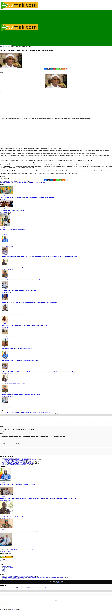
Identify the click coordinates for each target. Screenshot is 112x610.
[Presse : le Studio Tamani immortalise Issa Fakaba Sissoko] (5, 264)
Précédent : (15, 181)
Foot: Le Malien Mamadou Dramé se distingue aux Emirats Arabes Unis (13, 460)
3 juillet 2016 (7, 338)
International (4, 35)
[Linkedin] (51, 69)
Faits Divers (4, 41)
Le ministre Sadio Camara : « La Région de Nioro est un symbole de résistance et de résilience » (17, 461)
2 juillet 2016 (7, 304)
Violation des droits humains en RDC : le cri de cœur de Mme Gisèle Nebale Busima (15, 464)
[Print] (63, 69)
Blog (4, 46)
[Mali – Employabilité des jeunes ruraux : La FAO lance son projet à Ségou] (5, 311)
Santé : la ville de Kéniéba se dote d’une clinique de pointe (12, 210)
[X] (48, 69)
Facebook (3, 568)
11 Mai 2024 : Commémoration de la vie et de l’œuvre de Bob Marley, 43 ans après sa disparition (17, 463)
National (3, 34)
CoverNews (13, 609)
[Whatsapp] (57, 69)
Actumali (1, 52)
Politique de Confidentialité (6, 566)
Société (3, 37)
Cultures (5, 38)
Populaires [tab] (3, 233)
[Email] (60, 69)
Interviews (25, 412)
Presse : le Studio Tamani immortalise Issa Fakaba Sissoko (13, 267)
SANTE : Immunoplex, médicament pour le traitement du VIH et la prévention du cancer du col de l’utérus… (19, 459)
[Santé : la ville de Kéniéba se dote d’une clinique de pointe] (6, 207)
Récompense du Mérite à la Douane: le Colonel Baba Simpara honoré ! (14, 229)
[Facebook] (45, 69)
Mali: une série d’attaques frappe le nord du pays (12, 336)
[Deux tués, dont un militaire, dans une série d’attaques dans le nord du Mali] (5, 345)
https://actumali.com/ (3, 560)
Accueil (3, 33)
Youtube (3, 572)
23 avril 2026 (9, 231)
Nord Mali (38, 412)
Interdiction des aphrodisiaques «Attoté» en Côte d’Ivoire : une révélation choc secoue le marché (18, 462)
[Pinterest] (54, 69)
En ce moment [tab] (4, 234)
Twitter (3, 570)
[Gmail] (66, 69)
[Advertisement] (56, 16)
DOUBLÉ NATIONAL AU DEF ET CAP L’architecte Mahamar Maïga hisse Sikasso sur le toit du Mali (21, 244)
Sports (3, 42)
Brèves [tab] (3, 232)
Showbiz (3, 39)
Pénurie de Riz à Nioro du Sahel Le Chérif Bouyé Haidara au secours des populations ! (19, 290)
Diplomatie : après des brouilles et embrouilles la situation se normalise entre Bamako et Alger (21, 279)
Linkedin (3, 571)
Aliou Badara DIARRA (3, 212)
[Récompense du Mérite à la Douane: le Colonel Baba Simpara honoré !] (5, 225)
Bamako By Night (4, 40)
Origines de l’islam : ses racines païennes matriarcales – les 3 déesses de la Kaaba (15, 458)
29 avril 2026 (5, 199)
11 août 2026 (11, 246)
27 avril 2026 (9, 212)
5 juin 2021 (5, 52)
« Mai (56, 424)
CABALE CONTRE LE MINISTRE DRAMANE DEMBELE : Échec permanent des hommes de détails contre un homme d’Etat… (26, 325)
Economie (3, 36)
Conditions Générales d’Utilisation (7, 567)
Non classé (5, 243)
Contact (3, 43)
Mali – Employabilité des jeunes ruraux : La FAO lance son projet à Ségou (16, 314)
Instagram (3, 569)
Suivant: (23, 182)
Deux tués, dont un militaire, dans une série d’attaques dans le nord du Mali (17, 348)
